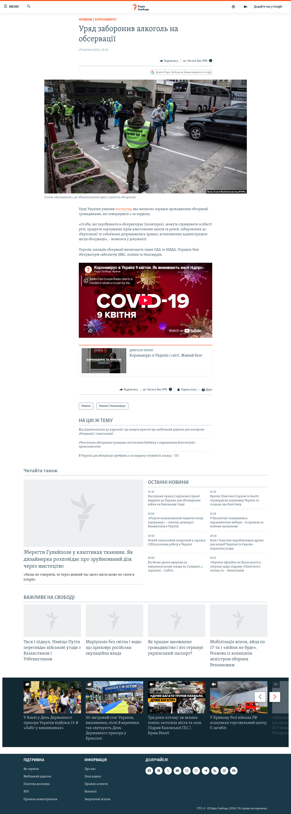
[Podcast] (224, 770)
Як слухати (31, 769)
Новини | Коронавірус (98, 20)
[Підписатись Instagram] (187, 770)
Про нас (90, 769)
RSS (26, 791)
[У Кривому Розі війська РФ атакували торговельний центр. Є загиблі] (238, 697)
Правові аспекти (96, 784)
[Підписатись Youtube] (177, 770)
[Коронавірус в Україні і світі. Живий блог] (104, 360)
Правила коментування (40, 799)
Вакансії (91, 791)
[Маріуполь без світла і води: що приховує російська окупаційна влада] (114, 621)
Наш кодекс (93, 776)
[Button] (169, 61)
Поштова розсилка (37, 784)
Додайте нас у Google (268, 6)
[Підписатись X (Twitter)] (168, 770)
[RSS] (215, 770)
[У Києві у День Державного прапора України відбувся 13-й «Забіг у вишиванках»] (52, 697)
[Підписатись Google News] (158, 770)
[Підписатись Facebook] (149, 770)
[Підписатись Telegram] (205, 770)
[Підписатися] (234, 770)
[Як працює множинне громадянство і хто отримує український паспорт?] (176, 621)
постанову (123, 209)
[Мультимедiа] (246, 7)
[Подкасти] (233, 7)
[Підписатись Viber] (196, 770)
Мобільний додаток (37, 776)
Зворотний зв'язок (97, 799)
